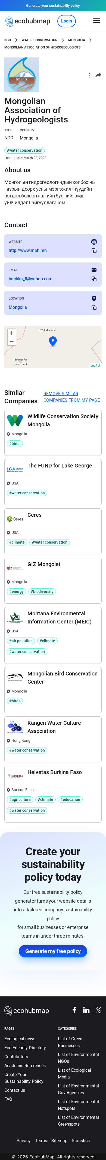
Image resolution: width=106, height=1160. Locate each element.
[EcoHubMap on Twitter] (96, 1009)
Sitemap (59, 1140)
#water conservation (24, 150)
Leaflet (95, 366)
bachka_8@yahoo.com (30, 278)
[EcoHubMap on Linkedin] (84, 1009)
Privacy (24, 1140)
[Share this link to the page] (98, 75)
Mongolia (76, 40)
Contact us (14, 1090)
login (66, 21)
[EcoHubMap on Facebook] (72, 1009)
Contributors (16, 1056)
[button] (53, 341)
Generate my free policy (53, 951)
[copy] (94, 250)
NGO (7, 40)
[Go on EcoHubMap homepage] (28, 22)
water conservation (39, 40)
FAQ (8, 1099)
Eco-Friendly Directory (25, 1047)
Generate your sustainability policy (53, 6)
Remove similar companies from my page (71, 397)
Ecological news (19, 1038)
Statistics (81, 1140)
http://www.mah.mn (28, 250)
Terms (41, 1140)
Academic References (25, 1065)
